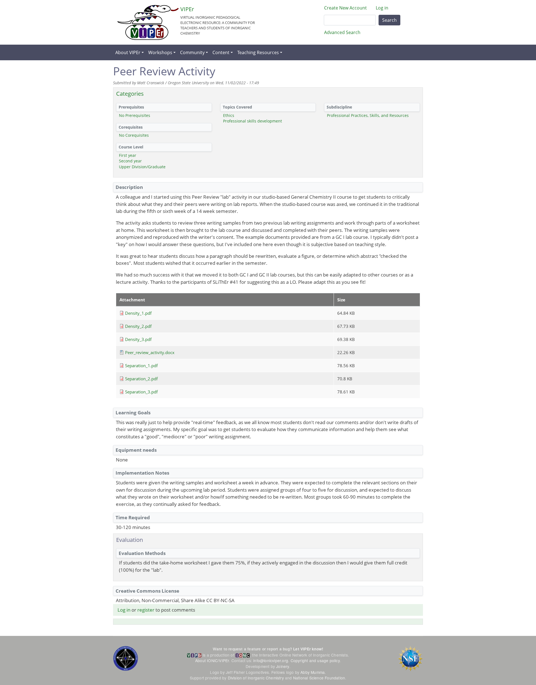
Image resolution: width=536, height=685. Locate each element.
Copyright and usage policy (315, 660)
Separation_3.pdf (141, 392)
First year (127, 155)
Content (220, 52)
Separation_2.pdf (141, 378)
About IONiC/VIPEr (212, 660)
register (145, 610)
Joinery (282, 666)
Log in (382, 8)
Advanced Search (342, 32)
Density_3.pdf (138, 339)
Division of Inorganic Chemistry (256, 678)
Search (389, 20)
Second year (130, 161)
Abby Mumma (312, 672)
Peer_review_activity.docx (149, 352)
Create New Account (345, 8)
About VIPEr (127, 52)
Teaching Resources (258, 52)
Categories (130, 93)
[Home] (148, 22)
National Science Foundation (319, 678)
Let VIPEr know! (308, 649)
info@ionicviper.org (270, 660)
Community (192, 52)
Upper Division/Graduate (142, 166)
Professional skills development (252, 121)
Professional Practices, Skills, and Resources (368, 115)
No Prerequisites (134, 115)
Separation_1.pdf (141, 365)
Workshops (160, 52)
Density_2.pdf (138, 326)
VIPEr (187, 9)
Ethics (228, 115)
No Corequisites (134, 135)
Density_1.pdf (138, 313)
